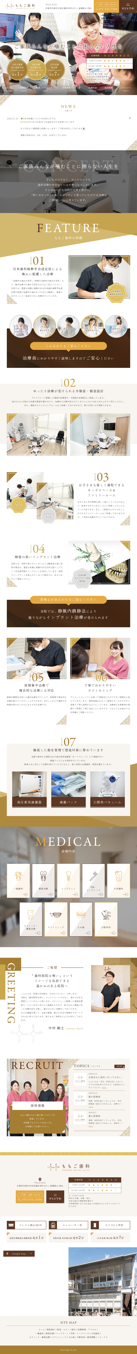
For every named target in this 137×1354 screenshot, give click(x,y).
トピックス (102, 1337)
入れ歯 (71, 1337)
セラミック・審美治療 (39, 1337)
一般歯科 (39, 1333)
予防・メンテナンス (80, 1333)
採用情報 (91, 1337)
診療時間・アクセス (87, 1330)
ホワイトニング (59, 1337)
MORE (119, 1066)
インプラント (62, 1333)
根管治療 (50, 1333)
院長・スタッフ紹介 (66, 1330)
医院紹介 (51, 1330)
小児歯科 (95, 1333)
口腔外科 (81, 1337)
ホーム (42, 1330)
